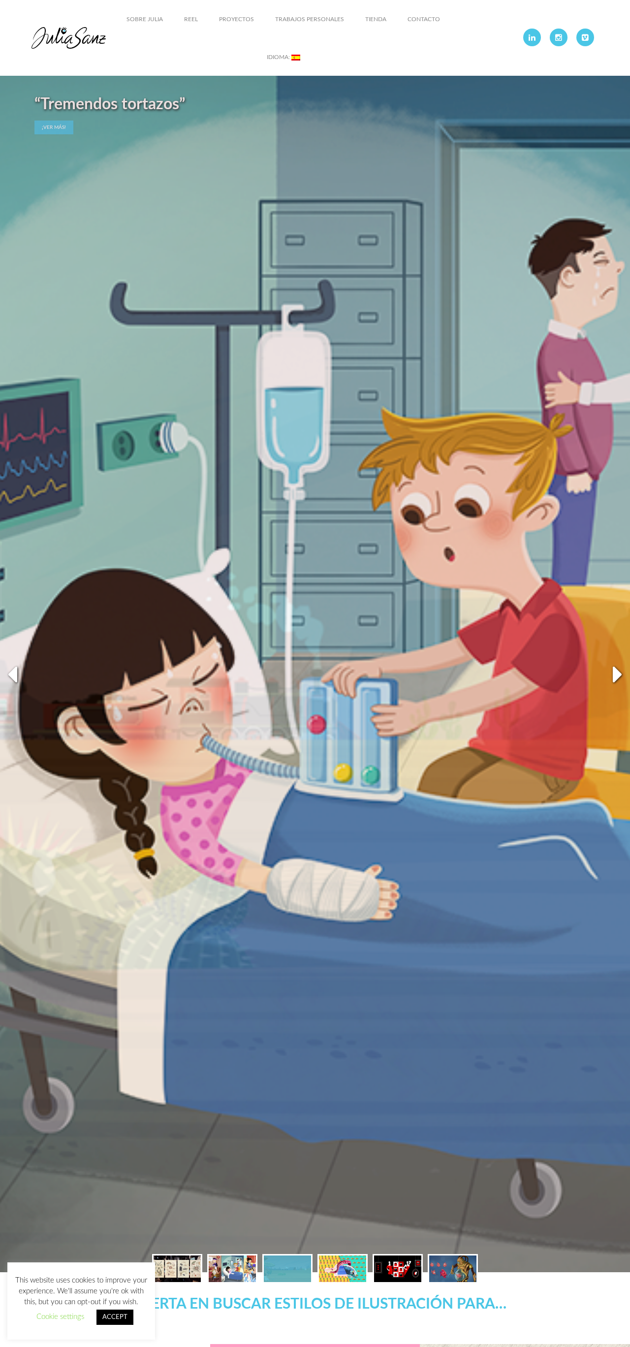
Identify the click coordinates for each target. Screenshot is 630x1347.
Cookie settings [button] (60, 1316)
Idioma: (279, 57)
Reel (191, 19)
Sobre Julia (144, 19)
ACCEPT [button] (114, 1317)
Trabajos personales (309, 19)
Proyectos (236, 19)
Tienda (375, 19)
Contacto (424, 19)
